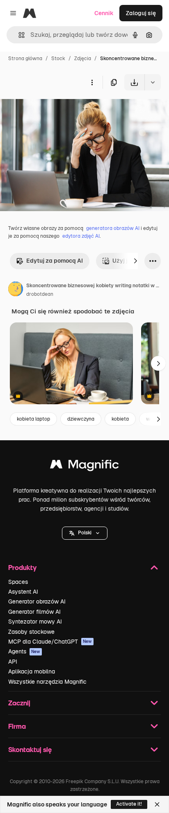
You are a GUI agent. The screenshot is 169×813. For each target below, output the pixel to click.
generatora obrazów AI (112, 228)
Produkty (22, 567)
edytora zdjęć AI (81, 236)
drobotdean (39, 294)
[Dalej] (135, 261)
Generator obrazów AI (37, 601)
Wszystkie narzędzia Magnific (47, 681)
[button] (84, 533)
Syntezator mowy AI (35, 621)
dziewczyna (80, 419)
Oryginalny (56, 109)
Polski (84, 532)
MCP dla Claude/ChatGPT (50, 641)
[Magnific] (84, 466)
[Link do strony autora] (15, 290)
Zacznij (19, 702)
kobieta (120, 419)
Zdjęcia (82, 58)
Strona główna (25, 58)
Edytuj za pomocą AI (54, 260)
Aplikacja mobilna (31, 671)
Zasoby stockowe (31, 631)
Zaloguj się (141, 13)
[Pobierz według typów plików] (152, 82)
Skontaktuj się (30, 749)
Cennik (104, 13)
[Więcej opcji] (92, 82)
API (12, 661)
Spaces (18, 582)
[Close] (157, 804)
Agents (24, 651)
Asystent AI (23, 591)
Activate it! (129, 804)
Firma (17, 726)
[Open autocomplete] (18, 35)
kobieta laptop (33, 419)
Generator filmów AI (34, 611)
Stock (58, 58)
